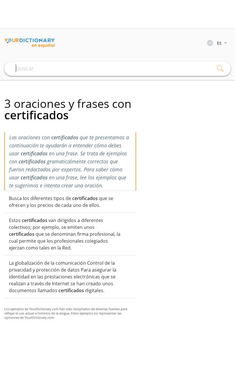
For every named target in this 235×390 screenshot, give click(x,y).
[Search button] (220, 69)
